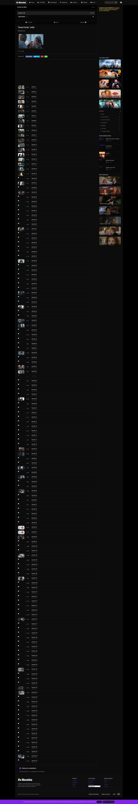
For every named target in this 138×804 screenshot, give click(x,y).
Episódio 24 (34, 197)
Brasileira (104, 125)
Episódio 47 (34, 301)
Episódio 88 (34, 490)
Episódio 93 (34, 513)
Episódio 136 (34, 710)
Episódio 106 (34, 573)
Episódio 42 (34, 279)
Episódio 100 (34, 546)
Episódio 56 (34, 343)
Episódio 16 (34, 159)
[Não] (136, 802)
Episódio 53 (34, 329)
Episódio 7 (34, 115)
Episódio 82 (34, 462)
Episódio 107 (34, 578)
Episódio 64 (34, 380)
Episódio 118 (34, 628)
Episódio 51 (34, 320)
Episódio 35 (34, 247)
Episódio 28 (34, 215)
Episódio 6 (34, 110)
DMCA (114, 794)
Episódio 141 (34, 733)
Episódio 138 (34, 719)
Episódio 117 (34, 623)
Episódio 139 (34, 724)
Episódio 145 (34, 751)
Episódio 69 (34, 403)
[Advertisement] (56, 71)
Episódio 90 (34, 499)
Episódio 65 (34, 385)
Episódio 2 (34, 91)
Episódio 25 (34, 201)
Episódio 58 (34, 352)
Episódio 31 (34, 228)
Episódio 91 (34, 504)
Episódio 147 (34, 760)
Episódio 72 (34, 417)
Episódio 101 (34, 550)
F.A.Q (105, 782)
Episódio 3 (34, 96)
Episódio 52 (34, 325)
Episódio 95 (34, 522)
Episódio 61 (34, 366)
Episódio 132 (34, 692)
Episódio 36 (34, 251)
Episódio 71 (34, 412)
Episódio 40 (34, 269)
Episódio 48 (34, 306)
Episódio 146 (34, 755)
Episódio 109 (34, 587)
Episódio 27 (34, 210)
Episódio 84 (34, 472)
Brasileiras (75, 782)
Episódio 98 (34, 536)
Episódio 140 (34, 728)
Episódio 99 (34, 541)
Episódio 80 (34, 453)
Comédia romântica (106, 131)
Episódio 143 (34, 742)
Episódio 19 (34, 173)
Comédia (103, 128)
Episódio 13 (34, 144)
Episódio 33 (34, 238)
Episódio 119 (34, 632)
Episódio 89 (34, 495)
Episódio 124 (34, 655)
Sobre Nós (106, 786)
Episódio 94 (34, 518)
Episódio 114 (34, 610)
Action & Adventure (106, 119)
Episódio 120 (34, 637)
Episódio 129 (34, 678)
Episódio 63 (34, 376)
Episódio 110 (34, 591)
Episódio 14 (34, 149)
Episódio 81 (34, 458)
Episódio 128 (34, 673)
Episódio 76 (34, 435)
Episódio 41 (34, 274)
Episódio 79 (34, 448)
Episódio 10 (34, 130)
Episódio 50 (34, 315)
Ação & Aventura (105, 116)
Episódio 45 (34, 292)
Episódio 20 (34, 178)
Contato (106, 784)
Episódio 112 (34, 600)
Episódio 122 (34, 646)
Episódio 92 (34, 509)
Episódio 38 (34, 260)
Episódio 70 (34, 408)
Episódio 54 (34, 334)
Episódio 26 (34, 206)
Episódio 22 (34, 187)
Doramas (74, 780)
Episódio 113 (34, 605)
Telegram (106, 780)
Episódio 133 (34, 697)
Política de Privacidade (94, 794)
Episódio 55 (34, 339)
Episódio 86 (34, 481)
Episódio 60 (34, 361)
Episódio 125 (34, 660)
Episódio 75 (34, 430)
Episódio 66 (34, 389)
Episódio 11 (34, 135)
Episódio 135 (34, 706)
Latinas (74, 784)
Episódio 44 (34, 288)
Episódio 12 (34, 139)
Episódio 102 (34, 555)
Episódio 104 (34, 564)
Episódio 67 (34, 394)
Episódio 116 (34, 619)
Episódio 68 (34, 398)
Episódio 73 (34, 421)
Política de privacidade (108, 801)
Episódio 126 (34, 664)
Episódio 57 (34, 348)
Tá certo (99, 801)
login (30, 771)
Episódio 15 (34, 154)
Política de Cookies (106, 794)
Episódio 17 (34, 163)
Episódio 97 (34, 531)
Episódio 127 (34, 669)
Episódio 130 (34, 682)
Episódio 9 (34, 125)
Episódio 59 (34, 357)
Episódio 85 (34, 476)
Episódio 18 (34, 168)
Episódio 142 (34, 737)
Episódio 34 (34, 242)
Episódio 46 (34, 297)
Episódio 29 (34, 219)
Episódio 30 (34, 224)
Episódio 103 (34, 559)
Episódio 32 (34, 233)
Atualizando (104, 122)
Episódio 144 (34, 746)
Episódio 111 (34, 596)
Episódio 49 (34, 311)
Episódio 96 (34, 527)
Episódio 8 (34, 120)
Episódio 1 (34, 86)
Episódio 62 (34, 371)
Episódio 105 (34, 568)
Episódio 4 (34, 101)
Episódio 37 (34, 256)
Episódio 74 (34, 426)
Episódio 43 (34, 283)
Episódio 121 (34, 641)
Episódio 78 (34, 444)
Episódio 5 (34, 106)
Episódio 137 (34, 715)
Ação (103, 114)
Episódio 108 (34, 582)
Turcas (74, 786)
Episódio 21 (34, 182)
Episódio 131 (34, 687)
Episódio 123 (34, 651)
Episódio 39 (34, 265)
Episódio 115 (34, 614)
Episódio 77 (34, 439)
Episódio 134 (34, 701)
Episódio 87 (34, 486)
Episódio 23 (34, 192)
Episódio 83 (34, 467)
